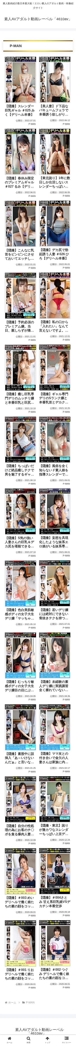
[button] (68, 698)
